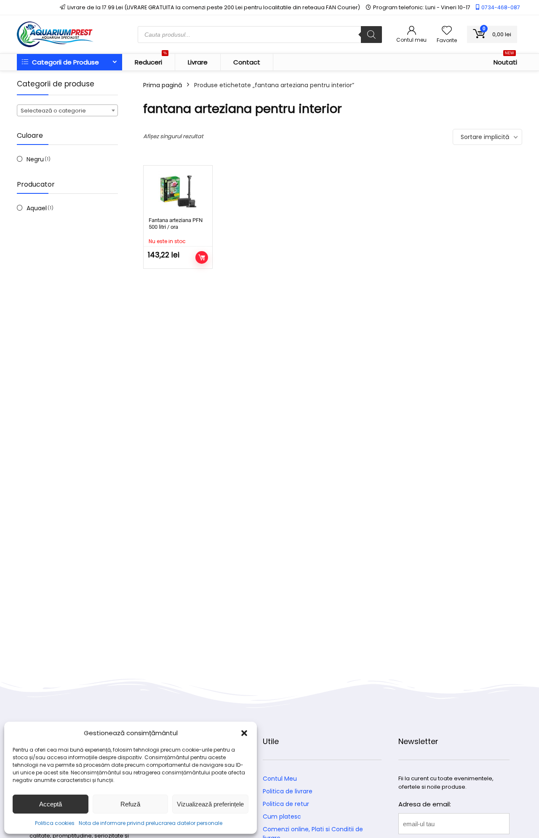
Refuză (130, 804)
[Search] (371, 34)
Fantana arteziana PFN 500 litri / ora (176, 223)
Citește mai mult (201, 257)
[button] (244, 733)
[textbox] (67, 111)
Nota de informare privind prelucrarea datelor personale (150, 823)
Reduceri (151, 60)
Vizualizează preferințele (210, 804)
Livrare (198, 62)
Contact (246, 62)
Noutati (505, 60)
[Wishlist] (447, 31)
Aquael (37, 208)
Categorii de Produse (64, 62)
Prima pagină (162, 85)
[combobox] (67, 110)
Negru (35, 159)
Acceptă (50, 804)
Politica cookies (55, 823)
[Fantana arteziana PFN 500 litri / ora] (178, 192)
